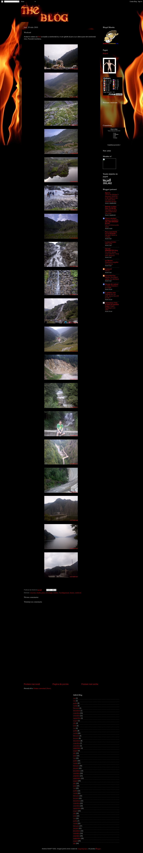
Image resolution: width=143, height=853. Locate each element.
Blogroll (105, 53)
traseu (72, 593)
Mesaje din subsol (111, 284)
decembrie (76, 710)
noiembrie (76, 713)
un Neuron (109, 260)
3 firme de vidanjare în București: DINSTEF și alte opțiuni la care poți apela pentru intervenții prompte (112, 198)
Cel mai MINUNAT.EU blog (111, 249)
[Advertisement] (61, 667)
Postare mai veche (89, 684)
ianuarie (75, 738)
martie (75, 706)
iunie (74, 726)
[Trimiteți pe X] (51, 590)
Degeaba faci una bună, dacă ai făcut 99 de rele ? (112, 296)
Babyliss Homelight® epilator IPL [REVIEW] (112, 278)
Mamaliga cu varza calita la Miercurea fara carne (111, 211)
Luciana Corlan (110, 242)
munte (39, 593)
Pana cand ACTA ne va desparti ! (111, 232)
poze (43, 593)
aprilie (75, 703)
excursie (33, 593)
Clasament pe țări (109, 97)
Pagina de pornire (61, 684)
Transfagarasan (64, 593)
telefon (55, 593)
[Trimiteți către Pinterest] (55, 590)
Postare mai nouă (32, 684)
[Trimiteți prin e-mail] (47, 590)
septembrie (77, 718)
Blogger (98, 849)
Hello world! (108, 243)
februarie (76, 708)
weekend (78, 593)
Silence (107, 270)
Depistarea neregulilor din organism (111, 263)
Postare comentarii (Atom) (42, 688)
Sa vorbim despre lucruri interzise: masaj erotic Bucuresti (112, 253)
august (75, 721)
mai (74, 698)
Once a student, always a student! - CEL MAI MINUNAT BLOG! (112, 221)
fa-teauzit (108, 269)
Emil (39, 37)
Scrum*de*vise (110, 275)
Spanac (107, 193)
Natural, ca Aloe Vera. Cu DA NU (110, 207)
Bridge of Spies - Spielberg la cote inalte (110, 307)
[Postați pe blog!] (49, 590)
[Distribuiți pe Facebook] (53, 590)
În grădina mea (110, 292)
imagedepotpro (82, 849)
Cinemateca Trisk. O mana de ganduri (112, 303)
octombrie (76, 715)
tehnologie (49, 593)
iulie (74, 723)
